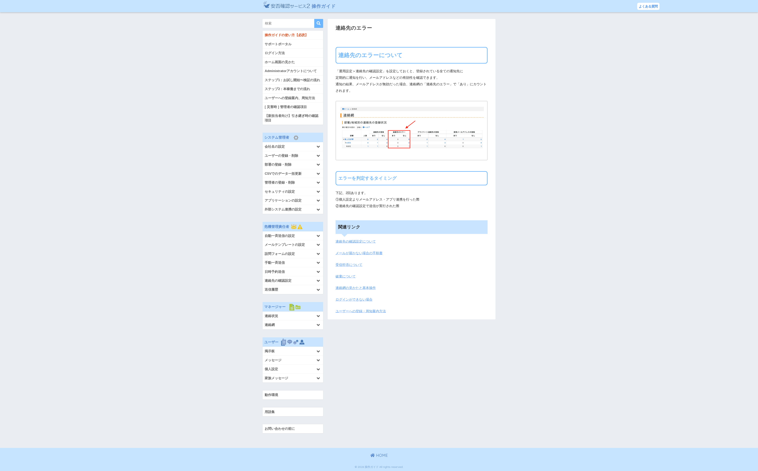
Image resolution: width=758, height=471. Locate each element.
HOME (381, 455)
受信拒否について (349, 265)
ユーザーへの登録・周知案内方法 (361, 311)
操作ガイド (323, 6)
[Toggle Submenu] (293, 146)
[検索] (318, 23)
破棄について (346, 276)
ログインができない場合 (354, 299)
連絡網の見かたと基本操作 (356, 288)
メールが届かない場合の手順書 (359, 253)
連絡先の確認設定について (356, 241)
